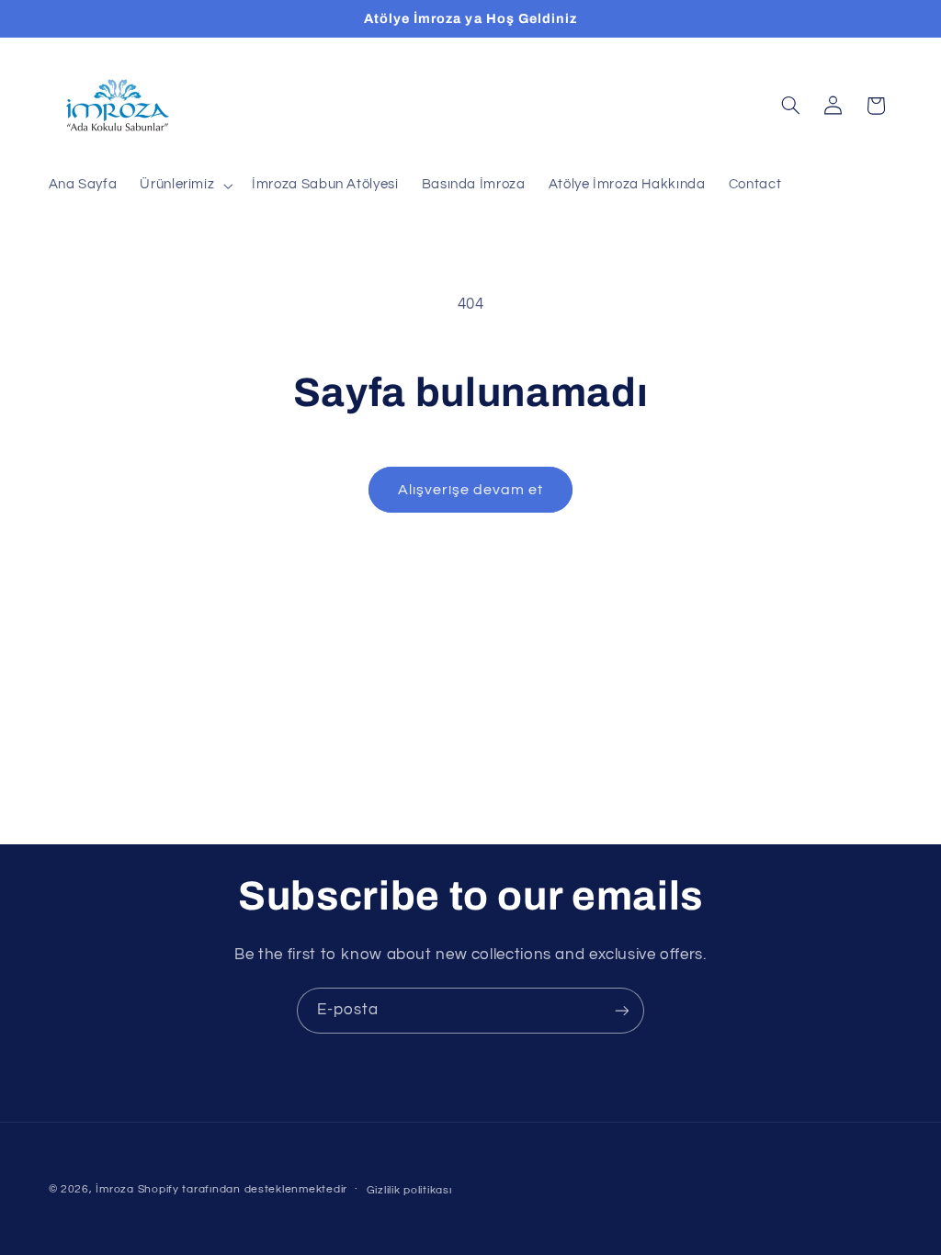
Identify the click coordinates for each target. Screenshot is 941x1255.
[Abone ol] (622, 1010)
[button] (185, 185)
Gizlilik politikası (409, 1190)
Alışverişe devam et (471, 489)
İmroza (114, 1189)
